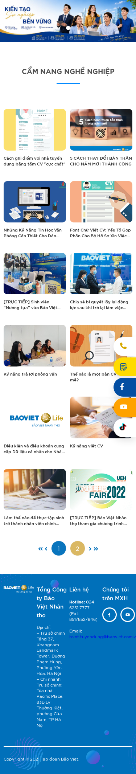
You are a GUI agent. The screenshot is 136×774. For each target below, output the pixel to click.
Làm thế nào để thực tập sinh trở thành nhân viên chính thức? (34, 520)
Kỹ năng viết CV (86, 445)
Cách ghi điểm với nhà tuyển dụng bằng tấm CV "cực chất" (35, 160)
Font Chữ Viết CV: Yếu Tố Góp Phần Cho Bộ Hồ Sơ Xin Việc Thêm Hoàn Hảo (100, 232)
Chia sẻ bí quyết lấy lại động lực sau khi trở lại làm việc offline (99, 304)
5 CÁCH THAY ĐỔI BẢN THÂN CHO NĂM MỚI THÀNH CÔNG (101, 160)
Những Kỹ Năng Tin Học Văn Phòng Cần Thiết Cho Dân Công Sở (33, 232)
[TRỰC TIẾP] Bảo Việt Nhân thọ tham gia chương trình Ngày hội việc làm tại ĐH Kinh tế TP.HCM (100, 520)
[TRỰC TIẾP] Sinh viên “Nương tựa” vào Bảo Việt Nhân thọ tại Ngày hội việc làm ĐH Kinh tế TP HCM (31, 304)
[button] (68, 28)
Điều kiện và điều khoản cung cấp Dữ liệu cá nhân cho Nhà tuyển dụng (34, 448)
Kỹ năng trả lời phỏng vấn (30, 373)
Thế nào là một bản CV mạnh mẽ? (99, 376)
